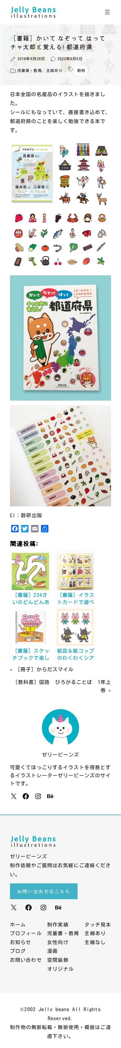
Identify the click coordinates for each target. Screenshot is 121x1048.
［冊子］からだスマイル (44, 669)
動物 (81, 70)
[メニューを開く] (107, 12)
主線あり (54, 70)
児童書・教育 (29, 70)
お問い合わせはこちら (43, 891)
